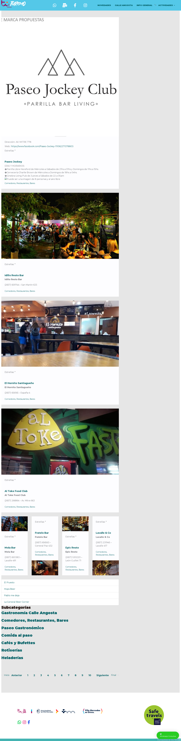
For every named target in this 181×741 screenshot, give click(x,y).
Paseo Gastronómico (22, 628)
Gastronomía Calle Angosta (29, 613)
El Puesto (9, 582)
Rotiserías (11, 650)
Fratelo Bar (42, 532)
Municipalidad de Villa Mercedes (169, 740)
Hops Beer (9, 589)
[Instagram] (24, 722)
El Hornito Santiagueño (19, 383)
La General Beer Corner (16, 602)
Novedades (104, 5)
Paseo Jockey (13, 161)
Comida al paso (16, 635)
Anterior (16, 675)
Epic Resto (72, 547)
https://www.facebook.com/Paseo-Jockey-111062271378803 (42, 146)
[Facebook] (31, 722)
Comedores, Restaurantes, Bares (20, 183)
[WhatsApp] (19, 722)
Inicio (6, 675)
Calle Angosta (124, 5)
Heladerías (12, 658)
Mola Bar (10, 547)
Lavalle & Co (103, 532)
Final (113, 675)
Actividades (165, 5)
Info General (144, 5)
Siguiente (102, 675)
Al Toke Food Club (16, 491)
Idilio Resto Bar (14, 275)
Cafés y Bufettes (18, 643)
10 (90, 675)
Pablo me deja (11, 595)
